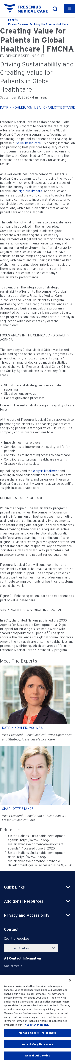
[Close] (70, 980)
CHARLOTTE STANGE (59, 107)
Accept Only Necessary (37, 1044)
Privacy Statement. (36, 1024)
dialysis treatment (46, 471)
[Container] (69, 8)
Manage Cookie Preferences (37, 1032)
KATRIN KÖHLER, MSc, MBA (20, 107)
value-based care (28, 143)
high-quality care (30, 191)
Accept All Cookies (37, 1055)
